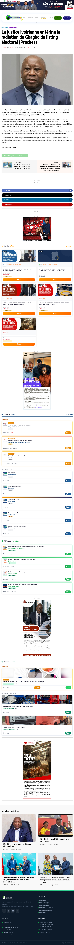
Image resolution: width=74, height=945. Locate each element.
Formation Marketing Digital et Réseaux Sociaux (22, 584)
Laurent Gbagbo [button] (8, 155)
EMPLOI (23, 18)
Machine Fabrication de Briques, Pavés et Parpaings (18, 706)
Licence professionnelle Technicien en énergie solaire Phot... (26, 546)
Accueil (5, 27)
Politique (13, 27)
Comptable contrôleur (14, 486)
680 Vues (5, 849)
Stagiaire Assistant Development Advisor (20, 440)
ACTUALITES (15, 18)
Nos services (7, 922)
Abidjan (29, 110)
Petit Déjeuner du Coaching (16, 572)
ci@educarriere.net (46, 929)
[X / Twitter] (17, 911)
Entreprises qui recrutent (10, 927)
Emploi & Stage (44, 902)
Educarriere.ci (11, 942)
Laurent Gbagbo (13, 112)
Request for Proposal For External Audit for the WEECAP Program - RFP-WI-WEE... (17, 269)
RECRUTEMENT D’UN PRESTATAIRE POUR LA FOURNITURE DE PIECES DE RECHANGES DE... (52, 269)
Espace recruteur (8, 935)
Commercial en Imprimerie (16, 513)
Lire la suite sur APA (9, 147)
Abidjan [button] (19, 155)
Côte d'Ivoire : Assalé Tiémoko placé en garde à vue (54, 840)
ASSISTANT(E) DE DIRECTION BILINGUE (19, 425)
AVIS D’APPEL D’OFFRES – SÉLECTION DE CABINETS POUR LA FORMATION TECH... (54, 303)
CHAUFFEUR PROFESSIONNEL (17, 526)
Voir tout (68, 246)
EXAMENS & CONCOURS (64, 18)
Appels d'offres (44, 905)
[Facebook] (4, 911)
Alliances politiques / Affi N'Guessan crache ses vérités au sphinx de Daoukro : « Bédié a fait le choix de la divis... (49, 167)
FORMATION (51, 18)
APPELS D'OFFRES (33, 18)
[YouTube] (13, 911)
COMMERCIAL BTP (13, 499)
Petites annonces (8, 925)
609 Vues (42, 844)
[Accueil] (8, 18)
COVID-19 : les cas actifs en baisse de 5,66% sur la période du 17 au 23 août (23, 166)
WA (69, 687)
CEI (44, 124)
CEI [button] (26, 155)
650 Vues (5, 884)
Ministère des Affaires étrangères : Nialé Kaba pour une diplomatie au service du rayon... (55, 880)
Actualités (42, 900)
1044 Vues (42, 885)
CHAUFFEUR (11, 473)
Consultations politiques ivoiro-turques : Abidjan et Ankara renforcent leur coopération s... (18, 880)
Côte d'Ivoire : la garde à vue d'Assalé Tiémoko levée (17, 845)
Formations (42, 912)
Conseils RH (7, 930)
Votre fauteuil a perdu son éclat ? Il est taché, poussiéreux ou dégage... (24, 681)
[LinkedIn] (8, 911)
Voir (20, 279)
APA (8, 48)
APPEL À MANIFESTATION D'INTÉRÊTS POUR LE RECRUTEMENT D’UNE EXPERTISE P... (17, 303)
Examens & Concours (45, 910)
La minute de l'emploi (46, 907)
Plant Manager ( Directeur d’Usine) (18, 456)
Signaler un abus (67, 942)
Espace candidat (8, 932)
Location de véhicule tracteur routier (14, 727)
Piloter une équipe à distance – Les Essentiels (21, 559)
